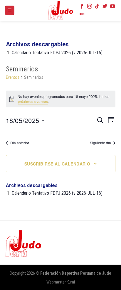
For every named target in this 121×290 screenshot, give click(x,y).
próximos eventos (33, 101)
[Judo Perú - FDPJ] (60, 10)
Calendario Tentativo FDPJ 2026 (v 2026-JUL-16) (57, 52)
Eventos (12, 77)
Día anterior (19, 142)
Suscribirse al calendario (57, 164)
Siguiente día (100, 142)
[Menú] (10, 10)
